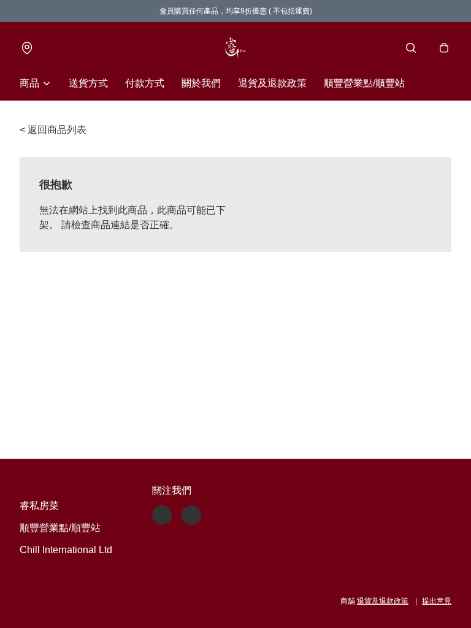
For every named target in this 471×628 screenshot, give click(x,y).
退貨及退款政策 (272, 83)
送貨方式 (88, 83)
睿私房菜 (39, 505)
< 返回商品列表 (53, 129)
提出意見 (436, 601)
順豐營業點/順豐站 (364, 83)
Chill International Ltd (66, 550)
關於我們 (201, 83)
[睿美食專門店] (235, 48)
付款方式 (144, 83)
